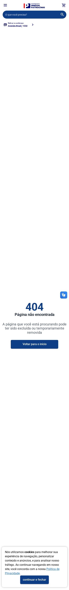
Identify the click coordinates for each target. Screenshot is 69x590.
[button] (5, 6)
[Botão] (5, 5)
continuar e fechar (34, 579)
